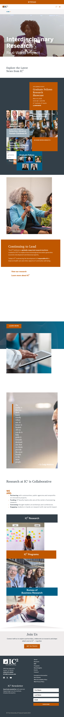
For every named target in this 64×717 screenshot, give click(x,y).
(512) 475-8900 (8, 672)
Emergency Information (40, 675)
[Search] (56, 6)
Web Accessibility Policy (40, 679)
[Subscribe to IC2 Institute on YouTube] (11, 678)
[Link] (5, 7)
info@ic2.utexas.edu (9, 674)
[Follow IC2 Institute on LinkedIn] (4, 678)
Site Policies (37, 677)
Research (36, 661)
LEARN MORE (37, 105)
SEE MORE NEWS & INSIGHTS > (42, 140)
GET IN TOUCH (32, 646)
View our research (19, 271)
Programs (36, 665)
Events (36, 670)
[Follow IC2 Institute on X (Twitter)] (7, 678)
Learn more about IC (20, 275)
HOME (8, 11)
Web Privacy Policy (39, 681)
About (35, 659)
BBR (35, 663)
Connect (36, 672)
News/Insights (38, 668)
